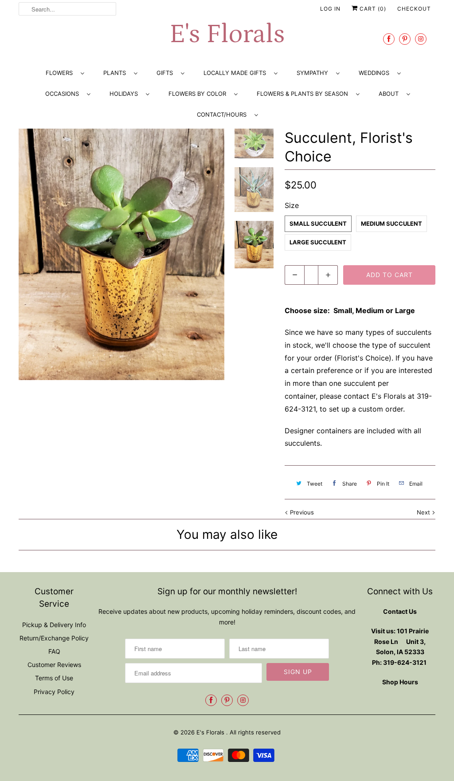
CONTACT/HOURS (223, 114)
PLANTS (116, 72)
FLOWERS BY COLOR (199, 93)
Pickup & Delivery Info (54, 624)
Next (424, 512)
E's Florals (227, 34)
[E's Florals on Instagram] (421, 39)
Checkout (414, 8)
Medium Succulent (391, 223)
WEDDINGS (376, 72)
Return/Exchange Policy (54, 638)
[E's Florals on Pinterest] (405, 39)
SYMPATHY (314, 72)
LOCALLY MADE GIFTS (237, 72)
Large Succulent (318, 242)
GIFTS (166, 72)
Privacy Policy (54, 691)
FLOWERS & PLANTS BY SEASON (304, 93)
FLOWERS (61, 72)
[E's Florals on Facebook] (389, 39)
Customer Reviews (54, 664)
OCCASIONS (63, 93)
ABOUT (390, 93)
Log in (330, 8)
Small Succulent (318, 223)
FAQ (54, 651)
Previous (301, 512)
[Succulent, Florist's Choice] (121, 254)
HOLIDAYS (125, 93)
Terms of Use (54, 678)
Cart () (372, 8)
